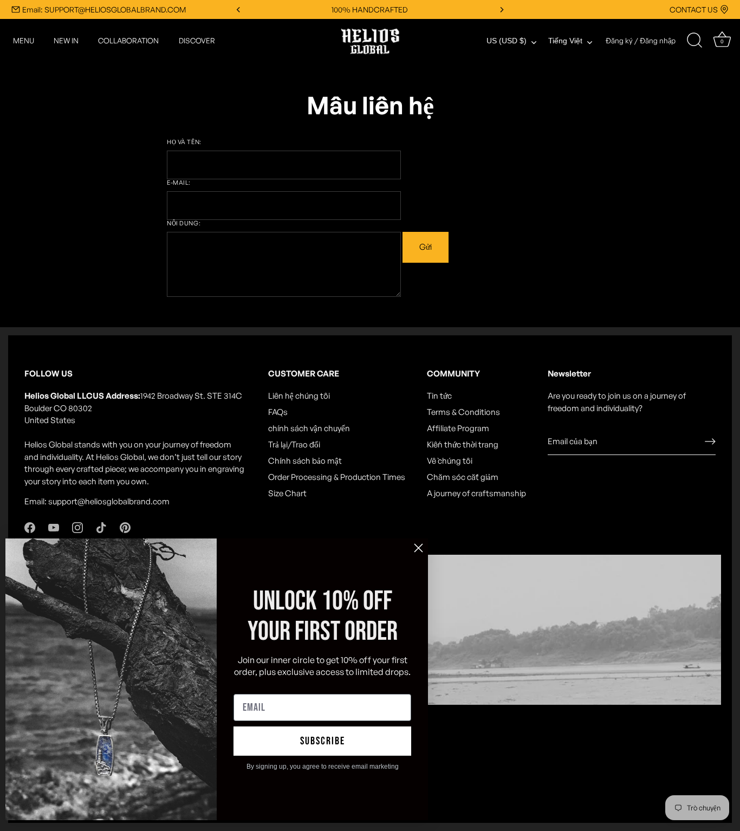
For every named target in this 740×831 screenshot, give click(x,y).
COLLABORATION (128, 40)
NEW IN (66, 40)
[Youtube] (53, 527)
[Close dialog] (418, 547)
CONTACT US (694, 9)
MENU (23, 40)
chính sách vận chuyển (309, 428)
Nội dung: (183, 223)
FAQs (278, 412)
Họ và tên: (184, 142)
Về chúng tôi (449, 461)
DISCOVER (197, 40)
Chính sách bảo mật (305, 461)
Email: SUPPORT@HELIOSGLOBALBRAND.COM (104, 9)
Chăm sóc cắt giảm (462, 477)
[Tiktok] (101, 527)
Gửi (425, 247)
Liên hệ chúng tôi (299, 396)
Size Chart (287, 493)
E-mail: (179, 182)
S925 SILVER (369, 9)
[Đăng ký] (710, 441)
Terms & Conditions (463, 412)
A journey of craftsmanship (476, 493)
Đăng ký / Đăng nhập (641, 40)
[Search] (694, 41)
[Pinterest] (125, 527)
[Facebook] (29, 527)
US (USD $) (506, 41)
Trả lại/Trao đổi (294, 444)
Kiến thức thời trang (462, 444)
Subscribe (322, 741)
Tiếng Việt (565, 41)
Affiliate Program (458, 428)
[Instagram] (77, 527)
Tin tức (439, 396)
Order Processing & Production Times (336, 477)
